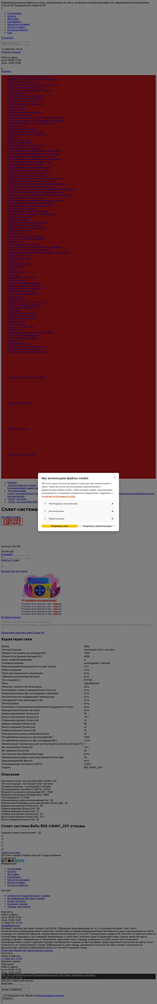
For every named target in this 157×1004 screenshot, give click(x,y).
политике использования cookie (59, 496)
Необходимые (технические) (63, 503)
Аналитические (56, 511)
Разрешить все (60, 526)
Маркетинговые (56, 518)
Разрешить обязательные (97, 526)
